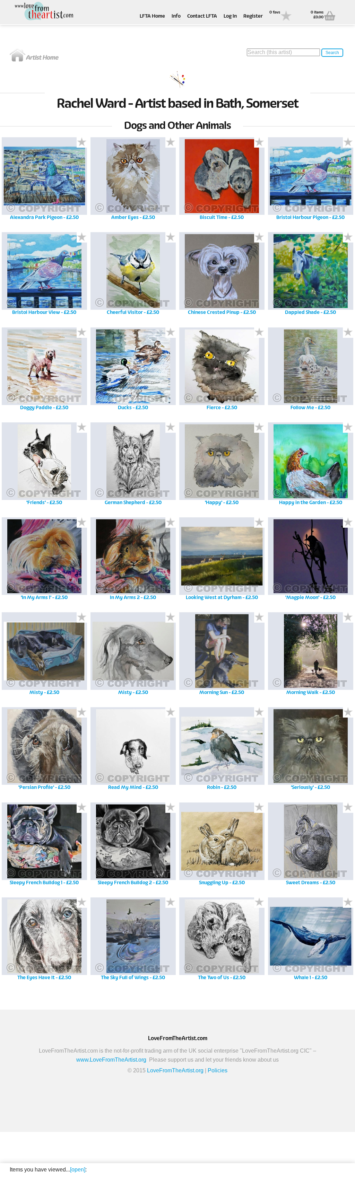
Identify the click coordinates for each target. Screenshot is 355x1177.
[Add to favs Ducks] (170, 332)
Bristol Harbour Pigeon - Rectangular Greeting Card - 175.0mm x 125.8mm (310, 181)
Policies (217, 1070)
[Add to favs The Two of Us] (259, 902)
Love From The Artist (44, 11)
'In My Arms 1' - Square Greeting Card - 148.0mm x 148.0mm (44, 561)
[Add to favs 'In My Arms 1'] (82, 522)
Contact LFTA (202, 16)
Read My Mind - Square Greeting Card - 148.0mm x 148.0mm (133, 751)
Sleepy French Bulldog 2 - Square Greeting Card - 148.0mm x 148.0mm (133, 846)
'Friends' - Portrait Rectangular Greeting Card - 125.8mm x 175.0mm (44, 466)
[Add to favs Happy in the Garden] (348, 427)
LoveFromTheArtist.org (175, 1070)
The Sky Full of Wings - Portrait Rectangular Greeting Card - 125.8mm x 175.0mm (133, 941)
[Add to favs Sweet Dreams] (348, 807)
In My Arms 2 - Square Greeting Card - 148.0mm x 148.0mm (133, 561)
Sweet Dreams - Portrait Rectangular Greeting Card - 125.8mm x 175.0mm (310, 846)
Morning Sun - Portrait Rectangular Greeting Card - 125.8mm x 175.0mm (222, 656)
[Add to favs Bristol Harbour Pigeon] (348, 142)
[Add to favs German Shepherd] (170, 427)
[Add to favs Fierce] (259, 332)
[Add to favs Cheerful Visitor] (170, 237)
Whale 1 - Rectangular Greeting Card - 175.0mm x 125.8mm (310, 941)
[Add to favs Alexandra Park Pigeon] (82, 142)
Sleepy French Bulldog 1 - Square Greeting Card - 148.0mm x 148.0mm (44, 846)
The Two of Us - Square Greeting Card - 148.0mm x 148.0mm (222, 941)
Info (176, 16)
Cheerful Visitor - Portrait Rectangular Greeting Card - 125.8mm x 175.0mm (133, 276)
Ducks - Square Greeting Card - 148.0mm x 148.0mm (133, 371)
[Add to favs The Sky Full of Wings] (170, 902)
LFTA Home (152, 16)
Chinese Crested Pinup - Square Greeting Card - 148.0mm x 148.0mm (222, 276)
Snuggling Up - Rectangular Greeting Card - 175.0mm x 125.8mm (222, 846)
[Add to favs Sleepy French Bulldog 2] (170, 807)
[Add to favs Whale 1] (348, 902)
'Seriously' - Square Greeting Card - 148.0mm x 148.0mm (310, 751)
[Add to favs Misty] (82, 617)
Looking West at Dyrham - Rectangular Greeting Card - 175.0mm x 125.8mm (222, 561)
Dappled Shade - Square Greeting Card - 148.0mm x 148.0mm (310, 276)
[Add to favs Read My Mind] (170, 712)
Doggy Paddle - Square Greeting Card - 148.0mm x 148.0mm (44, 371)
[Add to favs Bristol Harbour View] (82, 237)
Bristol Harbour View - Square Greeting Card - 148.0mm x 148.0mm (44, 276)
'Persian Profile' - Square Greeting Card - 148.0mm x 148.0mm (44, 751)
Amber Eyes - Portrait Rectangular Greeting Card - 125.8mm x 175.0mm (133, 181)
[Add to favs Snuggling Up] (259, 807)
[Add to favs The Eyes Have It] (82, 902)
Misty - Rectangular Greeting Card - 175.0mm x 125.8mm (44, 656)
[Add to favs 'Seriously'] (348, 712)
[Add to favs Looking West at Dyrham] (259, 522)
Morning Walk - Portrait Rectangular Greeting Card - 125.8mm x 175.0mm (310, 656)
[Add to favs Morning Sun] (259, 617)
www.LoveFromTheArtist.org (111, 1060)
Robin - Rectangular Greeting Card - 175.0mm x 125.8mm (222, 751)
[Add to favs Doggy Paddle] (82, 332)
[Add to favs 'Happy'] (259, 427)
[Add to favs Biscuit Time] (259, 142)
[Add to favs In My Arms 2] (170, 522)
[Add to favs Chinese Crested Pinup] (259, 237)
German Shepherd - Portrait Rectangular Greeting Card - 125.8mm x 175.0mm (133, 466)
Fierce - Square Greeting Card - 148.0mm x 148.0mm (222, 371)
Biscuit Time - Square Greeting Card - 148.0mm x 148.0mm (222, 181)
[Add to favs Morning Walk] (348, 617)
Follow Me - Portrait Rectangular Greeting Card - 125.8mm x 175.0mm (310, 371)
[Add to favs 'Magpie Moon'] (348, 522)
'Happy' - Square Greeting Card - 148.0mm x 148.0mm (222, 466)
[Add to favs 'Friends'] (82, 427)
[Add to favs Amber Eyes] (170, 142)
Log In (230, 16)
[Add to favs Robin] (259, 712)
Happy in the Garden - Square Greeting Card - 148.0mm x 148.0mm (310, 466)
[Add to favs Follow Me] (348, 332)
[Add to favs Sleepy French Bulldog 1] (82, 807)
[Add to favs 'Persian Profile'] (82, 712)
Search (332, 52)
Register (253, 16)
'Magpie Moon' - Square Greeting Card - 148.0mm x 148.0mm (310, 561)
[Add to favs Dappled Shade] (348, 237)
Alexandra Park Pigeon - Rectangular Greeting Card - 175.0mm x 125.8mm (44, 181)
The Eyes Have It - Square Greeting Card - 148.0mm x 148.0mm (44, 941)
